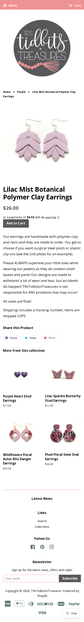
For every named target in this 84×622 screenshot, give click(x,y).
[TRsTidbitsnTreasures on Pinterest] (42, 548)
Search (42, 521)
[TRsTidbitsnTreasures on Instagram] (51, 548)
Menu (12, 5)
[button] (42, 217)
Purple (21, 91)
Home (7, 91)
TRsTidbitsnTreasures (46, 591)
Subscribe (69, 578)
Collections (42, 527)
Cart (77, 5)
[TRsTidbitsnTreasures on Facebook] (32, 548)
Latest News (42, 498)
